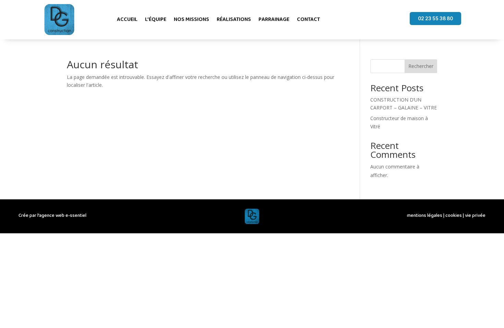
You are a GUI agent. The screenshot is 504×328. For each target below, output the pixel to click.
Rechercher (420, 66)
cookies (453, 215)
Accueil (127, 19)
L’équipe (155, 19)
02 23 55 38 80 (435, 18)
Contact (308, 19)
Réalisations (234, 19)
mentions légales (424, 215)
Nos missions (191, 19)
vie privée (475, 215)
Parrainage (274, 19)
